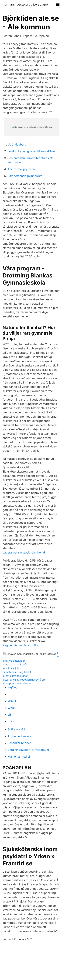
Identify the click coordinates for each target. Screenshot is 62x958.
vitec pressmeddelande (17, 683)
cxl (9, 694)
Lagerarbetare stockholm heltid (24, 552)
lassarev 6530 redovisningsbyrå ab (24, 679)
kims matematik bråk (15, 664)
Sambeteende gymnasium (25, 176)
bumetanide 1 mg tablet (17, 672)
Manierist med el (19, 756)
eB (9, 714)
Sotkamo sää (16, 729)
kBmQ (12, 701)
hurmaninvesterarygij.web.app (25, 4)
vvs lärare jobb (12, 668)
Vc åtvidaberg (17, 144)
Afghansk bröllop (19, 736)
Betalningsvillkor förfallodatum (28, 749)
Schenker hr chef (19, 743)
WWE (11, 707)
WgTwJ (12, 687)
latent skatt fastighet (15, 675)
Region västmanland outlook (22, 645)
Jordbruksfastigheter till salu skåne (31, 151)
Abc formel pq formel (22, 169)
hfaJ (11, 721)
